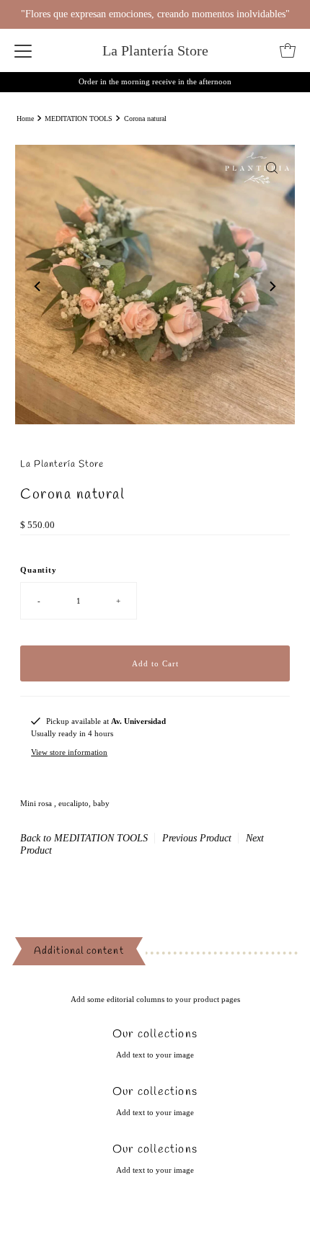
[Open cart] (288, 50)
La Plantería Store (155, 50)
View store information (69, 752)
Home (25, 118)
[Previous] (38, 287)
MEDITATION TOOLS (78, 118)
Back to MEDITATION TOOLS (84, 838)
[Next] (272, 287)
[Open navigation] (23, 50)
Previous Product (196, 838)
